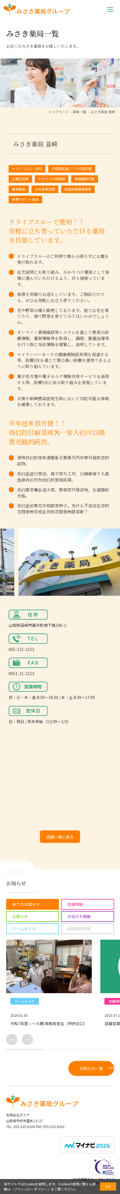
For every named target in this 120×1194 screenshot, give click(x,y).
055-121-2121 (21, 649)
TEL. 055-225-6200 (20, 1126)
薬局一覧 (79, 111)
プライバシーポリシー (30, 1189)
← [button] (12, 1039)
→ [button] (27, 1039)
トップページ (58, 111)
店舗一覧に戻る (60, 837)
